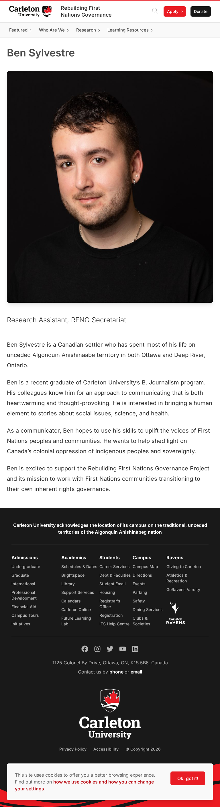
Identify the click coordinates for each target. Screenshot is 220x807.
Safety (139, 600)
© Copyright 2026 (143, 749)
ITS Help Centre (114, 623)
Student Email (112, 583)
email (136, 672)
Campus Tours (25, 615)
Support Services (77, 592)
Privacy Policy (73, 749)
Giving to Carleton (183, 566)
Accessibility (106, 749)
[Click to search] (155, 11)
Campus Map (145, 566)
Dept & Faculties (115, 575)
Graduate (20, 575)
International (23, 583)
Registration (111, 615)
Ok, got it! (187, 778)
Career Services (114, 566)
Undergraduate (25, 566)
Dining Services (148, 609)
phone (117, 672)
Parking (140, 592)
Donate (200, 11)
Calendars (71, 600)
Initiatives (20, 623)
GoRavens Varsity (183, 589)
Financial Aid (23, 606)
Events (139, 583)
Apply (172, 11)
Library (68, 583)
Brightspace (73, 575)
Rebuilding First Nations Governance (86, 11)
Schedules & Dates (79, 566)
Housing (107, 592)
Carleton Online (76, 609)
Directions (142, 575)
